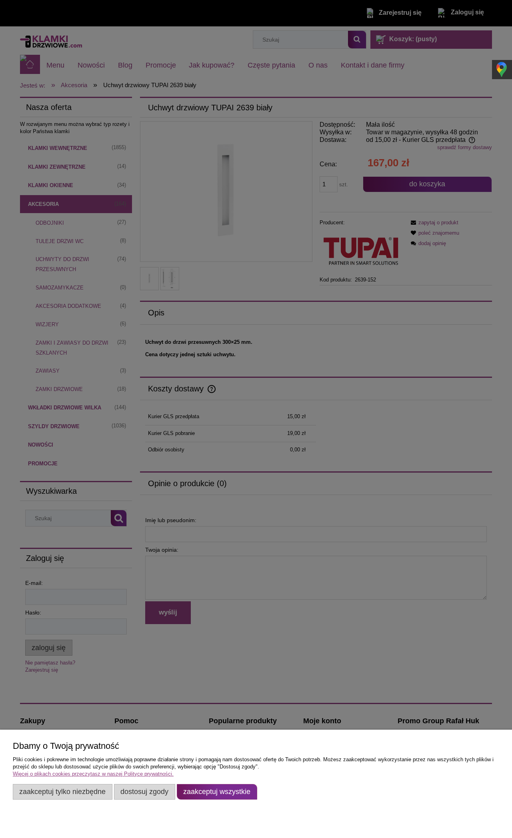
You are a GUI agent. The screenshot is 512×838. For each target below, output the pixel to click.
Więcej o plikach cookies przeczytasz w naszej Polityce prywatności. (93, 774)
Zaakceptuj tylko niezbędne (62, 792)
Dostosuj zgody (144, 792)
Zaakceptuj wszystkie (216, 792)
